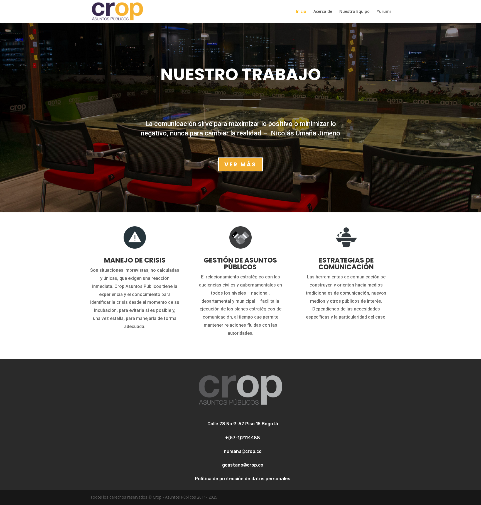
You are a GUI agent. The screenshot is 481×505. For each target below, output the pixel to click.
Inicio (301, 11)
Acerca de (322, 11)
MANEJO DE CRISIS (135, 260)
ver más (240, 164)
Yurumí (384, 11)
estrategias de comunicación (346, 263)
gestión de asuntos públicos (240, 263)
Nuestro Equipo (354, 11)
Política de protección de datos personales (242, 478)
